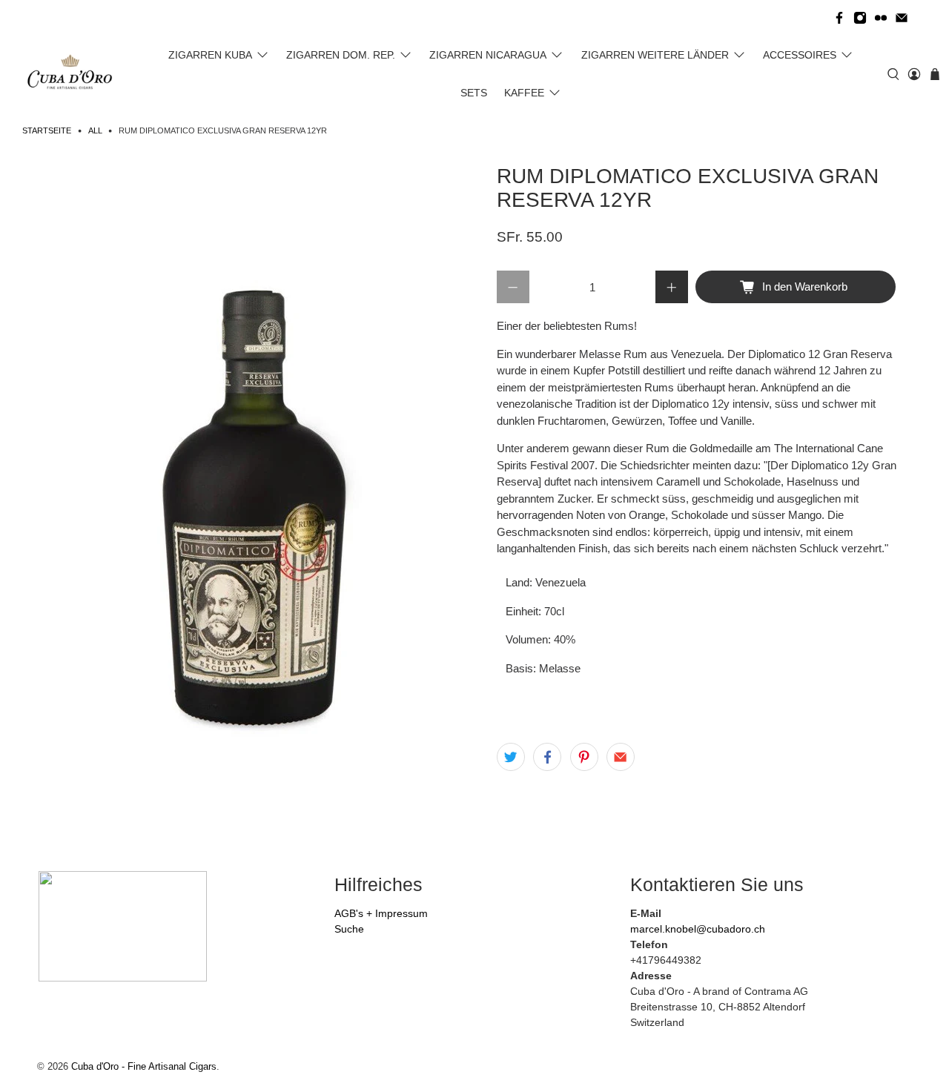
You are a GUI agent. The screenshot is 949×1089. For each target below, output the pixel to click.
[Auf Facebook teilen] (547, 757)
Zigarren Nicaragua (487, 55)
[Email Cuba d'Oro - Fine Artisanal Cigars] (901, 17)
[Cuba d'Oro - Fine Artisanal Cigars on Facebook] (839, 17)
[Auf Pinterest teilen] (584, 757)
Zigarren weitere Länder (655, 55)
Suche (349, 929)
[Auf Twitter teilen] (511, 757)
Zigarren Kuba (210, 55)
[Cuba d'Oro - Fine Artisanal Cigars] (73, 74)
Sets (473, 93)
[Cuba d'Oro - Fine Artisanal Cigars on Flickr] (880, 17)
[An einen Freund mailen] (620, 757)
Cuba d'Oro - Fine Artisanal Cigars (143, 1067)
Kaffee (524, 93)
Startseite (46, 131)
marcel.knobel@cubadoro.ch (697, 929)
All (95, 131)
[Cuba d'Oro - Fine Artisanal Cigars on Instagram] (860, 17)
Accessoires (799, 55)
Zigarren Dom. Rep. (340, 55)
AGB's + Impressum (381, 913)
